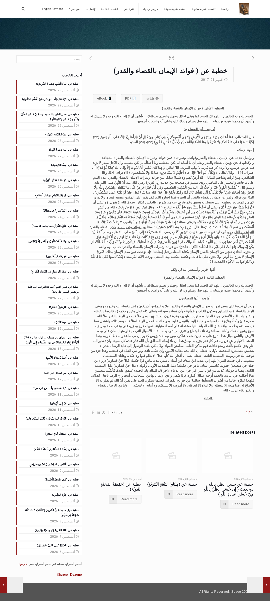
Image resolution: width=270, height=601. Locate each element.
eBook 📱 (104, 98)
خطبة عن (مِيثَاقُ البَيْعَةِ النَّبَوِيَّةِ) (172, 484)
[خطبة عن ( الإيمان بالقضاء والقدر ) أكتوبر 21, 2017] (3, 585)
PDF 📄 (130, 98)
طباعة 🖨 (152, 98)
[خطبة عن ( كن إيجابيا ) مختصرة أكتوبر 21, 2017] (266, 585)
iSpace (62, 574)
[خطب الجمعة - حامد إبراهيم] (244, 9)
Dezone (76, 574)
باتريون (23, 564)
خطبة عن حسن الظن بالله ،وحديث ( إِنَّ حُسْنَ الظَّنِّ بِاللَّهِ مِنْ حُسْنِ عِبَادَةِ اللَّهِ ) (228, 489)
